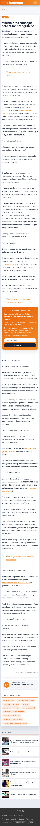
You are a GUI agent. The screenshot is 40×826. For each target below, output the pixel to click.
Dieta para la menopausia (11, 715)
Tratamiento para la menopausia (14, 712)
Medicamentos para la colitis (12, 719)
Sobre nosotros (7, 823)
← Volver (4, 10)
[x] (20, 811)
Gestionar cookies (20, 822)
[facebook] (17, 811)
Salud (5, 17)
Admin (31, 822)
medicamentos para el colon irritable (15, 723)
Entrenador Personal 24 (22, 684)
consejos (25, 704)
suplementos (8, 582)
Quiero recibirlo (20, 345)
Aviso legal (5, 819)
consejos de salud (29, 708)
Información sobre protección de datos (16, 335)
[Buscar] (35, 3)
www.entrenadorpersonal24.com (21, 687)
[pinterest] (23, 811)
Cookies (22, 819)
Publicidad (29, 819)
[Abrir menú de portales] (3, 2)
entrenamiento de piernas (12, 264)
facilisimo (16, 2)
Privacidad (14, 819)
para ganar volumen (22, 582)
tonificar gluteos (8, 700)
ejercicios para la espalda (26, 700)
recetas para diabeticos (11, 704)
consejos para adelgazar (11, 708)
